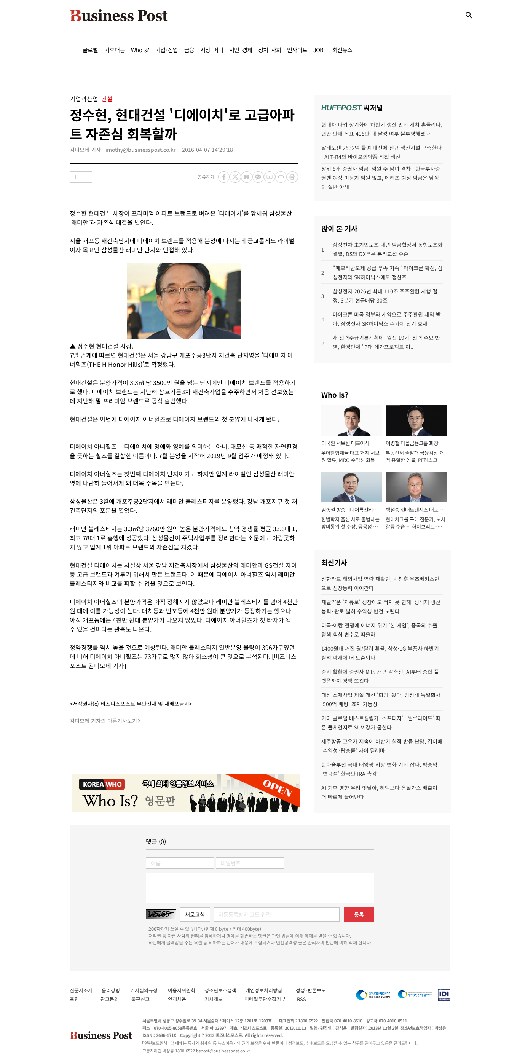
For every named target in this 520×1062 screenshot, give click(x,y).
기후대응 (114, 50)
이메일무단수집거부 (266, 999)
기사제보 (220, 999)
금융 (189, 50)
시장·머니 (211, 50)
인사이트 (297, 50)
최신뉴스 (342, 50)
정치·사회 (269, 50)
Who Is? (140, 50)
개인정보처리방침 (271, 990)
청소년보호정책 (225, 990)
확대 (75, 177)
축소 (86, 177)
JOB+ (319, 50)
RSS (301, 999)
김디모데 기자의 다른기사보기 (103, 720)
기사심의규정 (149, 990)
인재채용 (182, 999)
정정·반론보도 (311, 990)
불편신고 (145, 999)
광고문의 (111, 999)
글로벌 (90, 50)
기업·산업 (166, 50)
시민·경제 (240, 50)
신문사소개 (86, 990)
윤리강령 (116, 990)
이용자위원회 (186, 990)
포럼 (81, 999)
